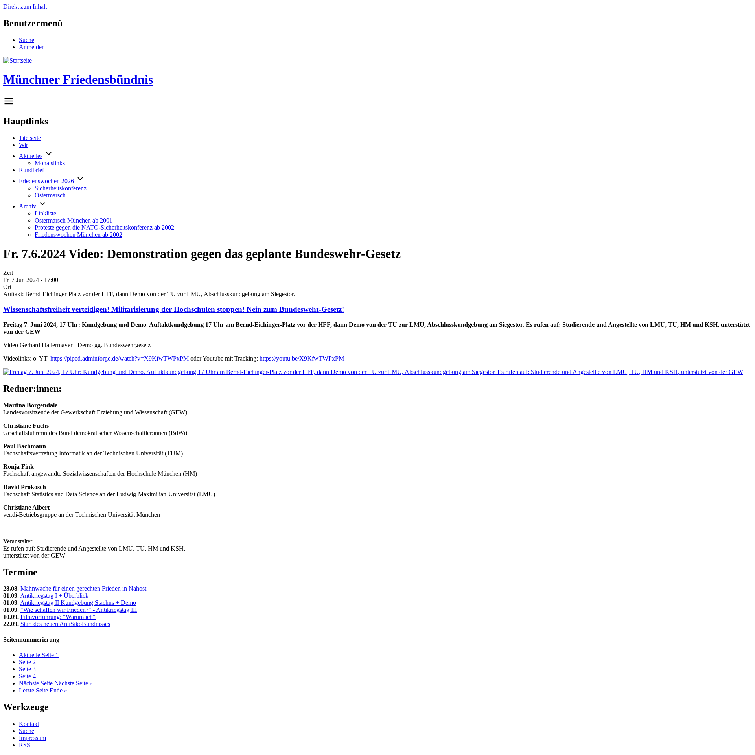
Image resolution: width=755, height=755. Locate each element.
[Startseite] (17, 60)
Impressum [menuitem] (32, 738)
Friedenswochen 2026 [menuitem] (46, 181)
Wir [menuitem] (23, 145)
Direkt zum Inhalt (25, 6)
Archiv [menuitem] (27, 206)
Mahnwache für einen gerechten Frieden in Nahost (83, 588)
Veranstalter (17, 541)
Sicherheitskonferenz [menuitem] (61, 188)
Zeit (8, 272)
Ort (7, 287)
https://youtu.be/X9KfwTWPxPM (302, 358)
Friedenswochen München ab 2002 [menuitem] (78, 234)
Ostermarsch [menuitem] (50, 195)
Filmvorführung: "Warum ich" (58, 616)
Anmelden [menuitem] (32, 47)
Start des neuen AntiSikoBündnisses (65, 624)
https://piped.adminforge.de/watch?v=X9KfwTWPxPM (119, 358)
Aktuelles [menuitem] (30, 156)
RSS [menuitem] (24, 745)
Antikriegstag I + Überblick (54, 595)
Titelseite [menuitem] (30, 137)
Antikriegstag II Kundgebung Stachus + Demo (78, 602)
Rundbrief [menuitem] (31, 170)
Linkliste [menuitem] (45, 213)
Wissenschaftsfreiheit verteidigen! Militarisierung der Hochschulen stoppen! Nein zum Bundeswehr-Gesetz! (173, 309)
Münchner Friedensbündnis (78, 79)
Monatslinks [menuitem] (50, 163)
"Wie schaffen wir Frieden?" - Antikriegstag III (78, 609)
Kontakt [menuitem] (29, 723)
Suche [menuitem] (26, 40)
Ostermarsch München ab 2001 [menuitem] (73, 220)
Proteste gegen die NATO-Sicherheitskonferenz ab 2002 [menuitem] (104, 227)
